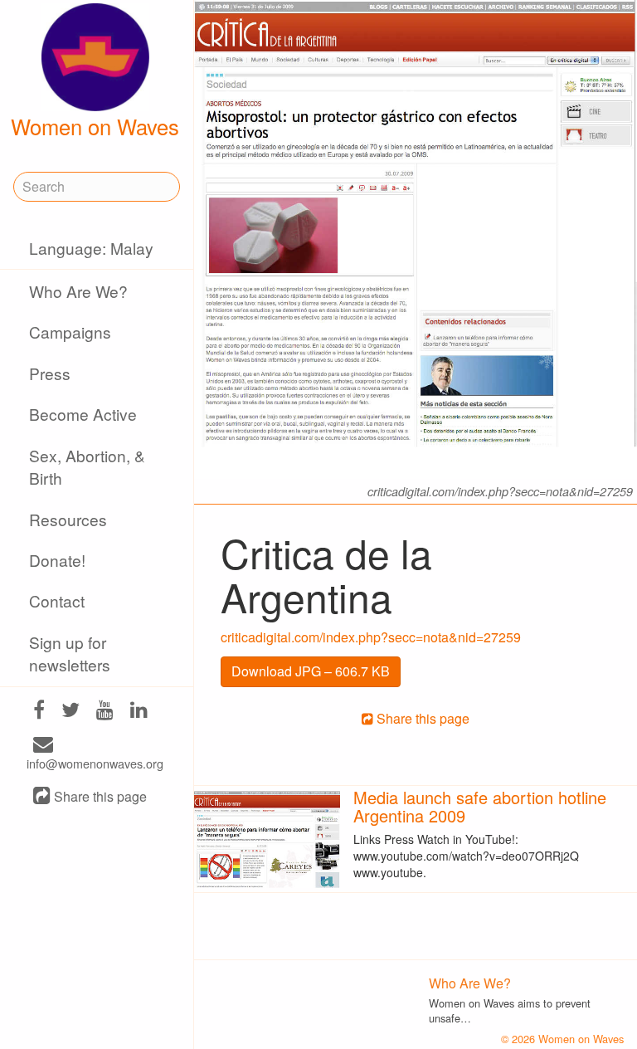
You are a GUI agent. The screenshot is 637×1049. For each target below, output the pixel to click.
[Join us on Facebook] (39, 711)
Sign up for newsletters (69, 653)
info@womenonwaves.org (95, 763)
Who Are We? (78, 291)
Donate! (57, 560)
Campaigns (70, 331)
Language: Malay (91, 248)
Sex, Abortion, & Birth (87, 466)
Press (50, 373)
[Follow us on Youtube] (105, 711)
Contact (57, 600)
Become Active (83, 414)
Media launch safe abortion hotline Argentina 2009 (479, 806)
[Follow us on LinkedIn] (139, 711)
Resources (68, 519)
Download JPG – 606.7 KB (310, 671)
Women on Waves (95, 126)
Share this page (99, 797)
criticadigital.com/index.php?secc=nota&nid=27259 (371, 636)
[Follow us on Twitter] (70, 711)
